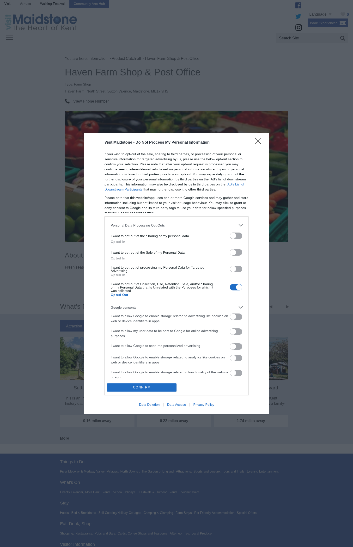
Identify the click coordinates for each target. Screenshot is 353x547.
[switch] (236, 236)
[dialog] (176, 273)
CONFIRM (142, 387)
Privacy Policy (203, 404)
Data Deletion (149, 404)
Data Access (176, 404)
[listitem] (176, 225)
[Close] (259, 142)
